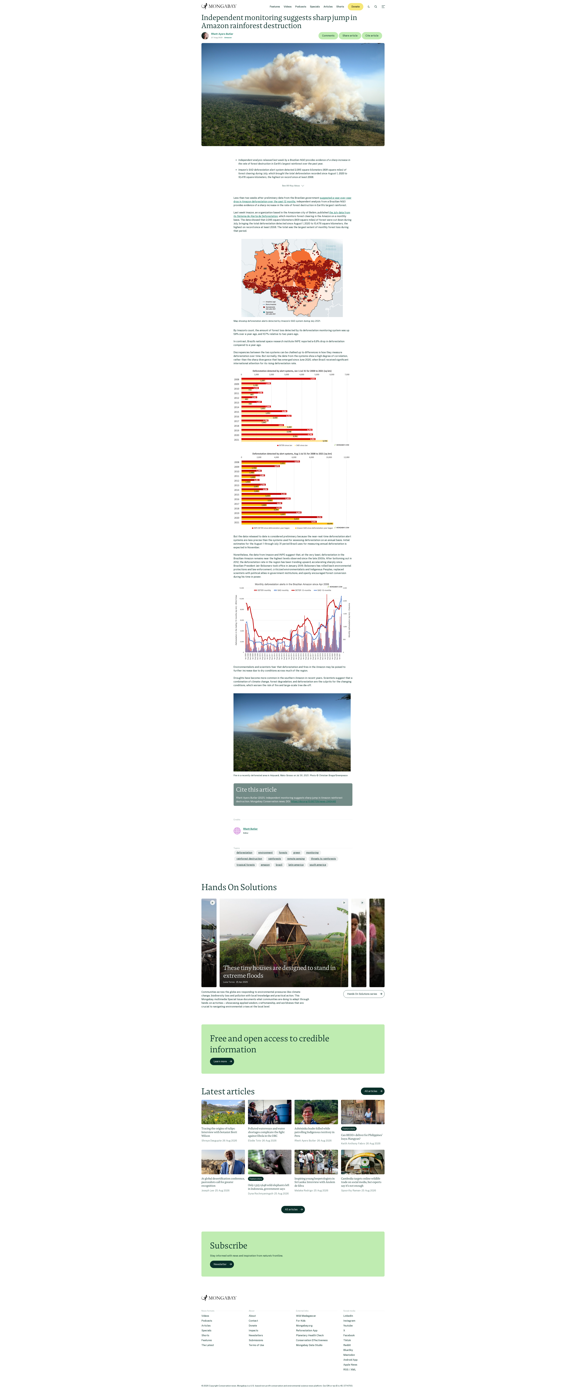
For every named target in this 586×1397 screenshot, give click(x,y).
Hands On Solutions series (362, 993)
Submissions (256, 1340)
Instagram (349, 1320)
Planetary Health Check (310, 1335)
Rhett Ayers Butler (222, 34)
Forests (283, 852)
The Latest (207, 1345)
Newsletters (256, 1335)
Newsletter (220, 1264)
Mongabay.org (304, 1325)
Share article (350, 35)
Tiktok (347, 1340)
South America (318, 864)
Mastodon (349, 1354)
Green (296, 852)
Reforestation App (306, 1330)
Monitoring (312, 852)
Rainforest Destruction (249, 858)
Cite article (371, 35)
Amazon (228, 37)
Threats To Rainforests (323, 858)
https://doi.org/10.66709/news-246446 (313, 801)
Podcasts (300, 6)
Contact (253, 1320)
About (252, 1315)
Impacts (253, 1330)
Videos (288, 6)
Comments (328, 35)
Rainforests (274, 858)
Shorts (340, 6)
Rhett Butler (250, 828)
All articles (371, 1091)
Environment (265, 852)
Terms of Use (256, 1345)
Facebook (349, 1335)
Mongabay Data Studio (309, 1345)
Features (275, 6)
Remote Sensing (296, 858)
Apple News (350, 1364)
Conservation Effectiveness (312, 1340)
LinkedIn (348, 1315)
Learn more (220, 1061)
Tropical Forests (246, 864)
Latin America (296, 864)
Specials (315, 6)
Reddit (347, 1345)
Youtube (348, 1325)
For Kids (301, 1320)
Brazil (279, 864)
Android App (350, 1359)
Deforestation (244, 852)
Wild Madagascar (306, 1315)
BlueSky (348, 1350)
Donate (355, 6)
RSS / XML (349, 1369)
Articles (328, 6)
